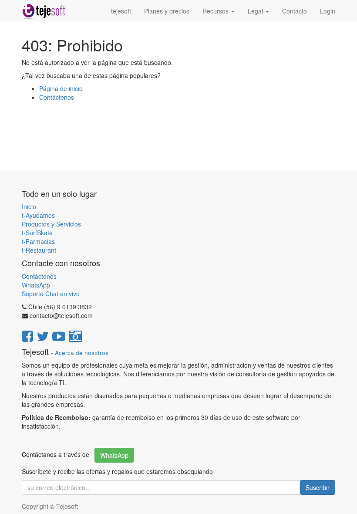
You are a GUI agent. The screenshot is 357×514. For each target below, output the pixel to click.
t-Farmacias (38, 241)
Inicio (29, 206)
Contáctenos (56, 97)
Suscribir (318, 487)
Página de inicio (61, 88)
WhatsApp (37, 285)
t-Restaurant (39, 250)
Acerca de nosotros (81, 352)
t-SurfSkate (37, 232)
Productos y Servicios (51, 224)
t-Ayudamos (38, 215)
